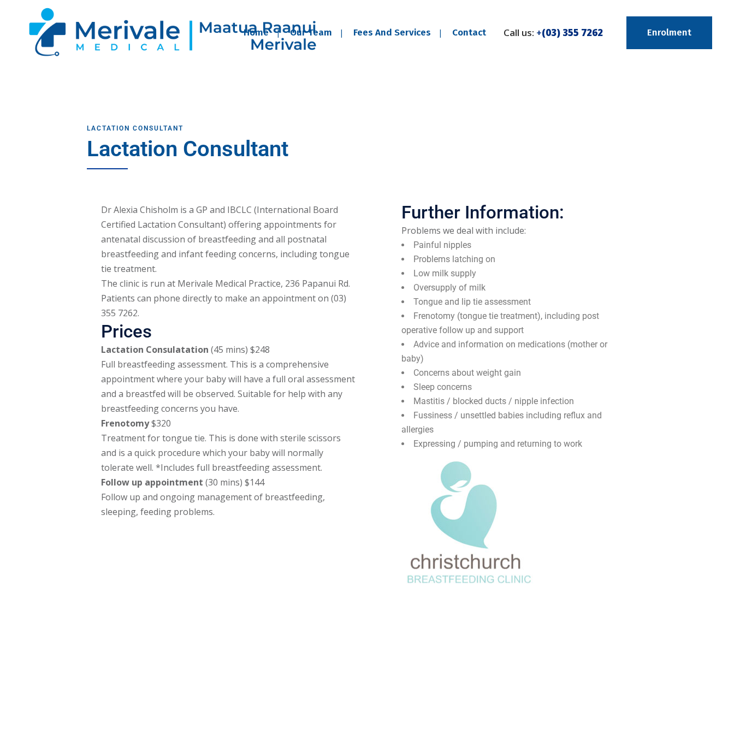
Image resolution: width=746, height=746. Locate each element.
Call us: (553, 32)
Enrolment (669, 32)
